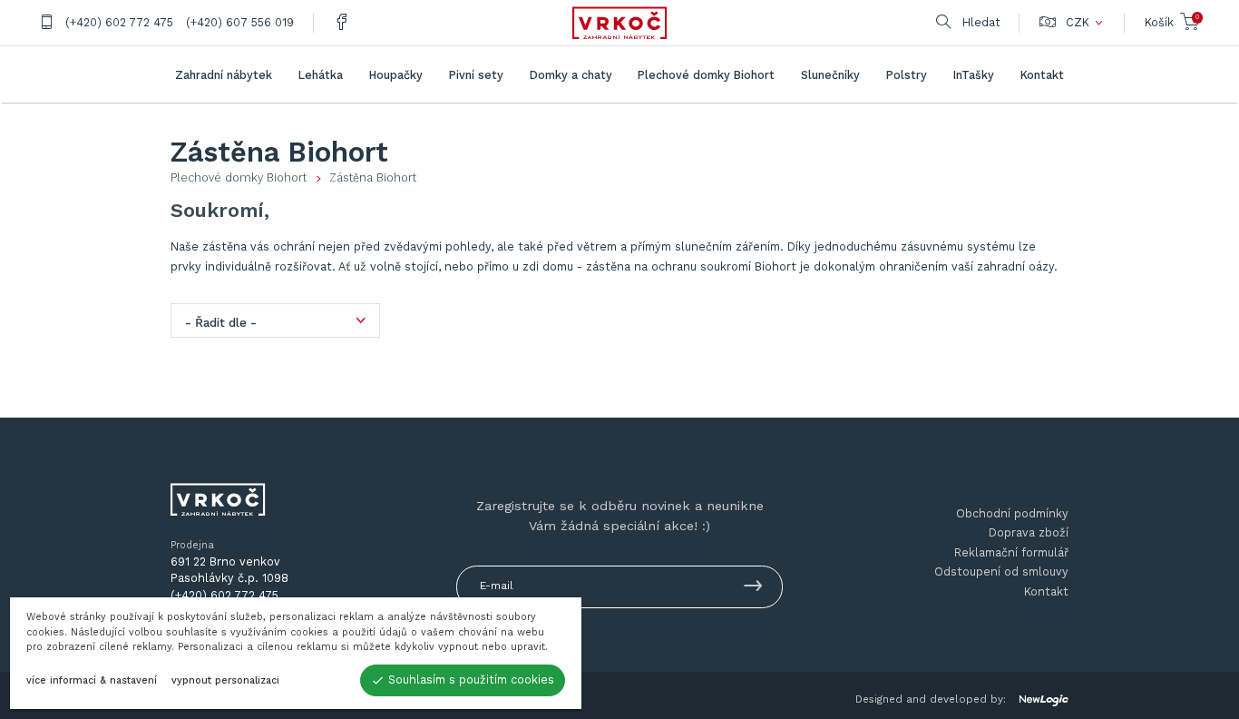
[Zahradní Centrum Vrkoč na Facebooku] (342, 23)
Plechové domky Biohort (239, 177)
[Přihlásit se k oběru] (753, 589)
